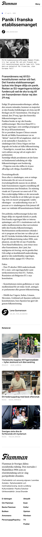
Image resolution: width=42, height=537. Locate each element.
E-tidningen (7, 499)
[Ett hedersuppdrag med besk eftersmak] (21, 383)
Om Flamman (7, 503)
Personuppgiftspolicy (11, 520)
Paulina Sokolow (14, 436)
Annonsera (6, 516)
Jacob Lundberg (15, 365)
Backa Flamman (9, 507)
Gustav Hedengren (15, 399)
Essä (25, 503)
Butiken (5, 511)
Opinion (26, 511)
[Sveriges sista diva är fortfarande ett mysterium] (21, 417)
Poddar (26, 524)
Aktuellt (5, 365)
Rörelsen (27, 516)
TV (24, 520)
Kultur (4, 399)
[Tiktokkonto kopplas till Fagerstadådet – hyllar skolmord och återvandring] (21, 346)
